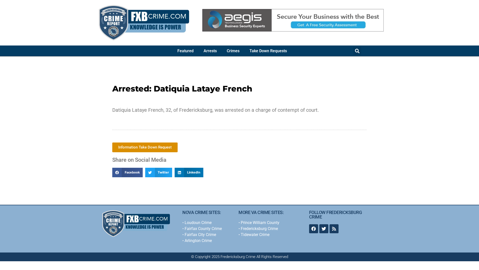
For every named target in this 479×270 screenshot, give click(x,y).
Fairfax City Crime (200, 234)
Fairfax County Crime (203, 228)
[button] (357, 51)
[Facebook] (313, 228)
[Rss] (334, 228)
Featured (185, 50)
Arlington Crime (198, 240)
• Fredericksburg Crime (258, 228)
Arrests (210, 50)
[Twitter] (323, 228)
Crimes (233, 50)
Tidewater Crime (255, 234)
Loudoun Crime (198, 222)
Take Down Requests (268, 50)
